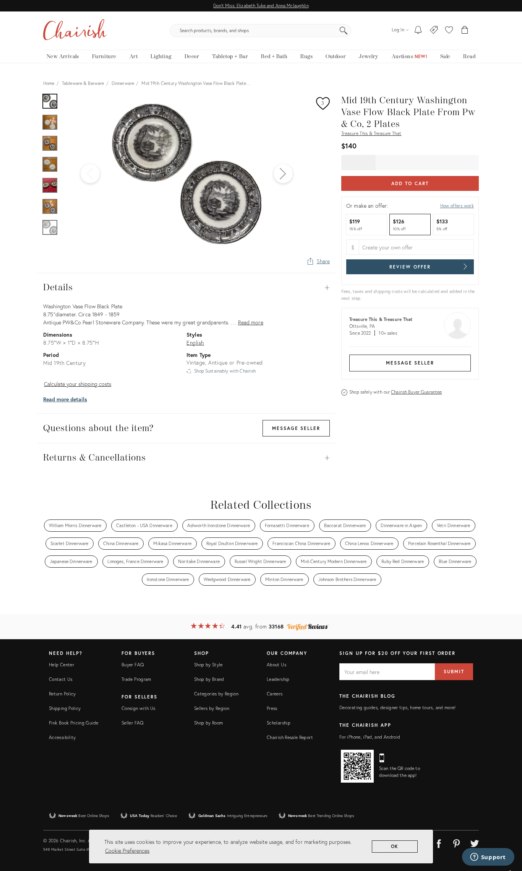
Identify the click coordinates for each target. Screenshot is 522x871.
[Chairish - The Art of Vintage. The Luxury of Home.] (75, 30)
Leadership (278, 679)
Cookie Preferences (127, 850)
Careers (275, 694)
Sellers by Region (211, 708)
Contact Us (61, 679)
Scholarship (278, 723)
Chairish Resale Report (290, 737)
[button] (449, 30)
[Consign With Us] (434, 30)
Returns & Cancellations (186, 458)
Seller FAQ (133, 723)
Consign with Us (138, 708)
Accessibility (62, 737)
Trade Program (136, 679)
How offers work (457, 205)
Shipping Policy (65, 708)
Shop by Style (208, 664)
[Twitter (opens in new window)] (474, 842)
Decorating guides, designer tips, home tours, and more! (397, 707)
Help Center (61, 664)
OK (395, 846)
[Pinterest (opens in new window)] (456, 842)
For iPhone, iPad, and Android (369, 737)
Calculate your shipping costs (77, 383)
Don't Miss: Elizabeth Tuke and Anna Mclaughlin (260, 5)
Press (272, 708)
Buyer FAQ (133, 664)
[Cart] (465, 30)
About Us (276, 664)
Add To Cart (409, 183)
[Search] (343, 30)
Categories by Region (216, 694)
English (195, 342)
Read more (250, 322)
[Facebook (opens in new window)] (438, 842)
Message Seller (410, 363)
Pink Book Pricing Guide (73, 723)
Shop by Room (208, 723)
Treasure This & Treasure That (371, 133)
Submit (454, 671)
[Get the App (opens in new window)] (357, 766)
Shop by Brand (209, 679)
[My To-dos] (418, 30)
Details (186, 288)
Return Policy (62, 694)
